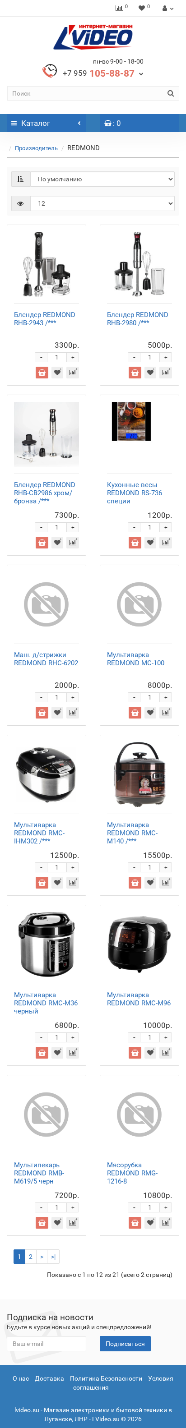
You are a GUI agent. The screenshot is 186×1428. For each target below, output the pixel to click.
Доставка (49, 1378)
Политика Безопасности (106, 1378)
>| (53, 1256)
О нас (21, 1378)
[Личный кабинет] (166, 8)
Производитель (36, 148)
